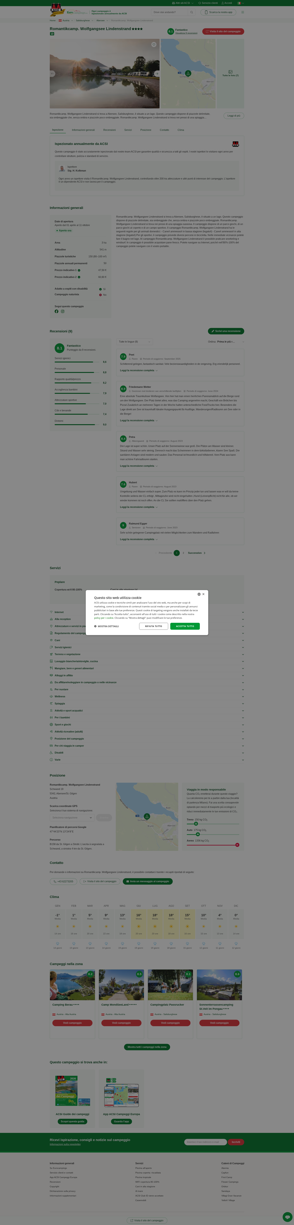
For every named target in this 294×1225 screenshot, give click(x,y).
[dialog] (147, 612)
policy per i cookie (103, 617)
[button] (106, 626)
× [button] (203, 594)
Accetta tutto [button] (185, 626)
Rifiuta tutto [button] (153, 626)
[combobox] (199, 594)
